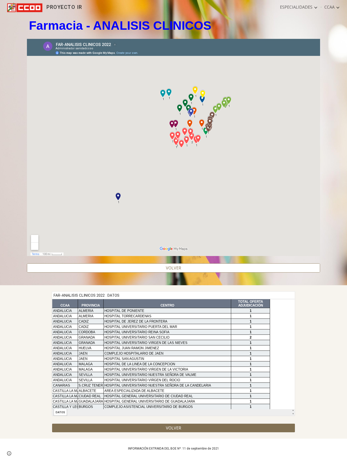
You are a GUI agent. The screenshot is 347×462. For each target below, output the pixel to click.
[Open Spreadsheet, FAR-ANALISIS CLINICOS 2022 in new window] (285, 298)
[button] (9, 453)
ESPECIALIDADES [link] (296, 7)
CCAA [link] (329, 7)
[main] (173, 26)
